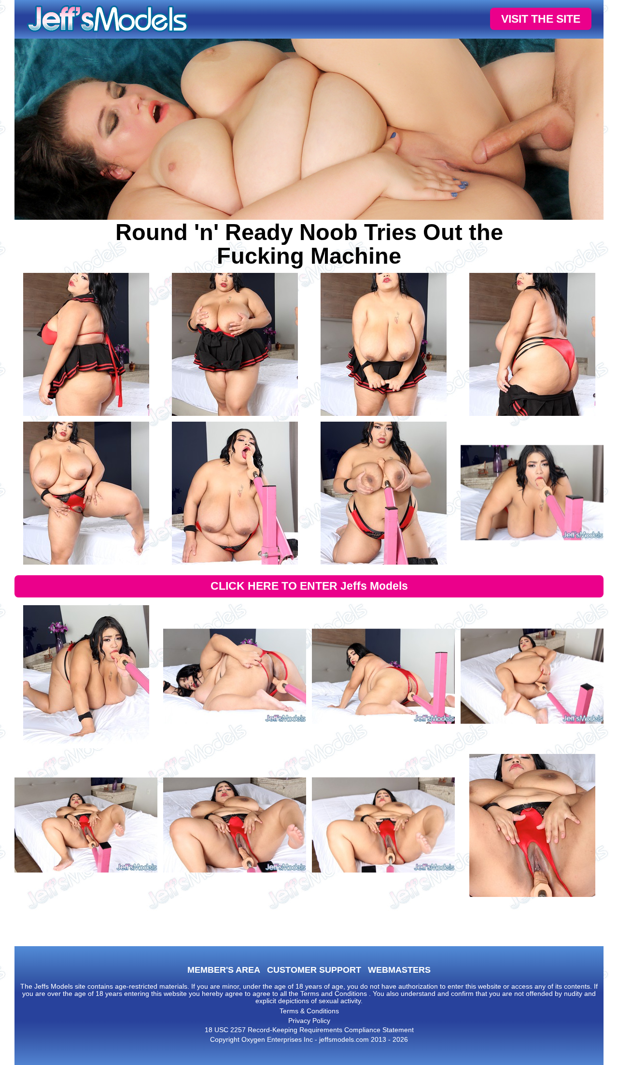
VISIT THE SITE (540, 19)
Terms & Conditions (309, 1011)
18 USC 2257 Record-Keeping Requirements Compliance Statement (309, 1030)
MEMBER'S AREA (223, 970)
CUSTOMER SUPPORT (314, 970)
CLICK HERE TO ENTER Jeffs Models (309, 586)
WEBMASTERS (399, 970)
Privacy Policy (309, 1020)
